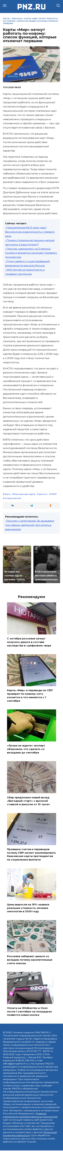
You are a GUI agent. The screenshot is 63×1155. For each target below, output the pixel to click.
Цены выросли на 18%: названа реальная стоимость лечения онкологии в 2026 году (28, 908)
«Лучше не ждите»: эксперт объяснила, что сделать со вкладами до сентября (26, 749)
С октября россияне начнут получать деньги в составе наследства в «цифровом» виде (29, 642)
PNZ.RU (6, 18)
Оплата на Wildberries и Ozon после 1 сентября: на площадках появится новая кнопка (29, 1011)
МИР (54, 494)
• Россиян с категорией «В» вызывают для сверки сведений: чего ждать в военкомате (29, 525)
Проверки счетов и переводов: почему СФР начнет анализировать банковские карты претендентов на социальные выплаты (31, 854)
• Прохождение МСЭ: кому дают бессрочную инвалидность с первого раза (30, 232)
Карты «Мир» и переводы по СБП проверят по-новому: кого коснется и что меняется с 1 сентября (30, 695)
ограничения (13, 498)
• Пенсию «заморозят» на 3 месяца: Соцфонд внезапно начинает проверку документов (31, 253)
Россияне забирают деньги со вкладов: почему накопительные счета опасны (29, 960)
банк (8, 494)
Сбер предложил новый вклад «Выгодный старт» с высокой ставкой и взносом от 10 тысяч (28, 801)
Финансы (17, 18)
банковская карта (24, 494)
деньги (43, 494)
